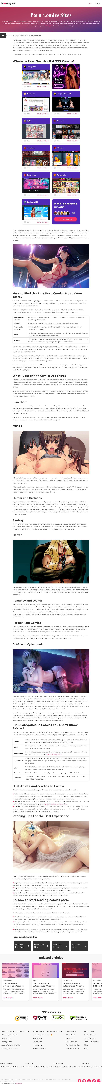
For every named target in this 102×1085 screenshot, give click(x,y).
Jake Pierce (7, 980)
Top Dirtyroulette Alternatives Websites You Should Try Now (73, 984)
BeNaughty (7, 1038)
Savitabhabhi (32, 202)
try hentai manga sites (54, 754)
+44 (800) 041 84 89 (92, 1066)
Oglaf (29, 121)
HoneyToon (31, 67)
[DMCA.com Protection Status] (58, 1018)
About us (70, 1035)
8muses (60, 121)
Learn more (18, 1083)
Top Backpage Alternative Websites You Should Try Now (13, 984)
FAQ (86, 1048)
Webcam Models (92, 1042)
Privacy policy (73, 1045)
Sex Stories (89, 1038)
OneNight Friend (10, 1035)
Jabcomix (31, 94)
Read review (42, 87)
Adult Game (90, 1035)
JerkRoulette (39, 1048)
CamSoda (37, 1042)
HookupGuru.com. (51, 1079)
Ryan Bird (37, 980)
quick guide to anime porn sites (56, 804)
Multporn (31, 148)
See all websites (65, 219)
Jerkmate (38, 1038)
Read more (7, 997)
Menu (98, 3)
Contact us (71, 1042)
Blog (86, 1045)
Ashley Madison (9, 1048)
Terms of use (72, 1048)
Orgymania (31, 175)
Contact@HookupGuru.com (39, 1066)
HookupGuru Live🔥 (43, 1035)
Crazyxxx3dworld (64, 94)
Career (69, 1038)
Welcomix (61, 148)
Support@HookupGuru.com (67, 1066)
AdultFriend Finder (11, 1045)
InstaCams (38, 1045)
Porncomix (61, 175)
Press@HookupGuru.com (12, 1066)
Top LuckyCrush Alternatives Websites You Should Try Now (43, 984)
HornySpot (6, 1042)
